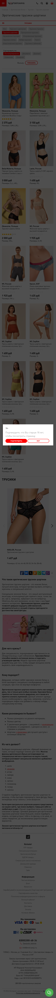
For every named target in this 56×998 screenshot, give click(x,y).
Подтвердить (16, 441)
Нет (38, 441)
